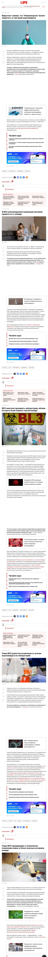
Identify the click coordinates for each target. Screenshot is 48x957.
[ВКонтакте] (23, 177)
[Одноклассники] (26, 177)
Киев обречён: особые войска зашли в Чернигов (38, 196)
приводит (25, 707)
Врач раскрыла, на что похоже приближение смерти (37, 203)
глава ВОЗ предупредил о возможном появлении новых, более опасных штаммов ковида (25, 566)
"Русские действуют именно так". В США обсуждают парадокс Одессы (23, 644)
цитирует (38, 263)
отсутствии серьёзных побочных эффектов (26, 128)
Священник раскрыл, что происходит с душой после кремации (38, 400)
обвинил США (23, 781)
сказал (17, 74)
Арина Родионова (11, 362)
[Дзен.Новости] (14, 177)
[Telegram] (20, 177)
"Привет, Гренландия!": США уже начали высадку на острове (38, 394)
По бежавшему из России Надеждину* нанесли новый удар (24, 203)
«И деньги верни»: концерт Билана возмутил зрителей (9, 400)
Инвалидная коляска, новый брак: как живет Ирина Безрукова (8, 203)
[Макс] (17, 177)
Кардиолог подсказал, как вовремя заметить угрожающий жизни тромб (9, 637)
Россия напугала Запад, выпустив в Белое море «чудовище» (23, 197)
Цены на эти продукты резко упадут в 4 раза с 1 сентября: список (9, 197)
